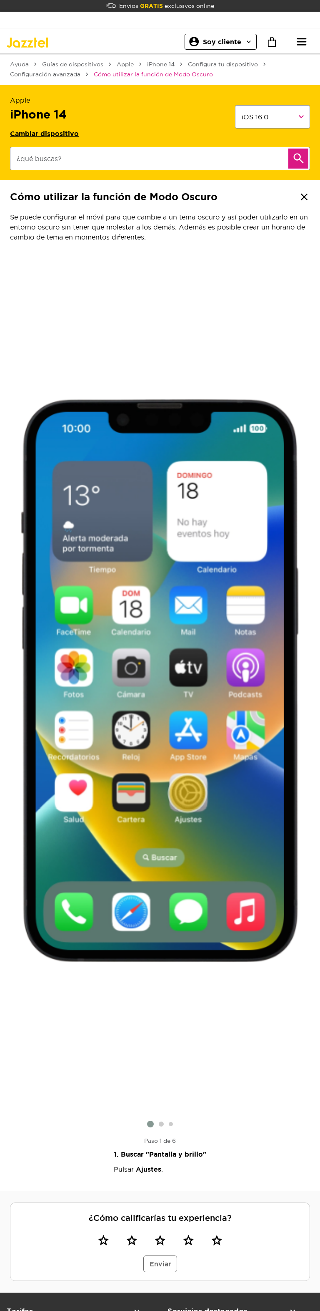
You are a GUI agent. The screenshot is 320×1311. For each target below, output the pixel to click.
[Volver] (304, 197)
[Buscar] (298, 159)
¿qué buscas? (39, 158)
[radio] (103, 1240)
